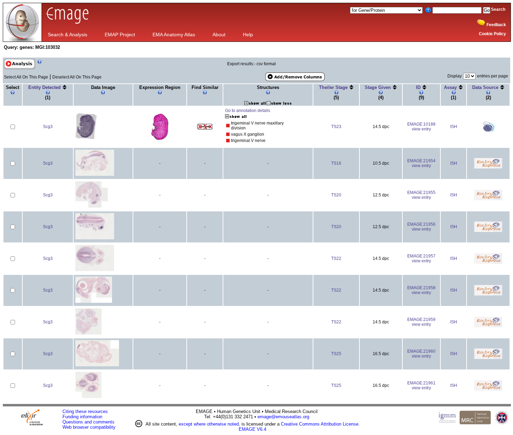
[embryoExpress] (488, 167)
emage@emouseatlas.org (283, 416)
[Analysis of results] (19, 64)
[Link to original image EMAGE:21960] (97, 365)
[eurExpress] (488, 130)
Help (248, 34)
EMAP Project (120, 34)
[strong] (228, 125)
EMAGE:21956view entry (421, 227)
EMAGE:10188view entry (421, 127)
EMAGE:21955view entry (421, 195)
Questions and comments (88, 422)
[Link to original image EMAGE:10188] (86, 138)
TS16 (336, 163)
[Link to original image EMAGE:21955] (91, 206)
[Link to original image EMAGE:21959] (88, 333)
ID (419, 87)
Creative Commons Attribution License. (320, 424)
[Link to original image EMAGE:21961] (88, 397)
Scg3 (48, 126)
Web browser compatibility (89, 427)
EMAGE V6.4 (252, 429)
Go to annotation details (247, 110)
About (219, 34)
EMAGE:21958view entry (421, 290)
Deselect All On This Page (77, 77)
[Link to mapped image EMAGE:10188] (159, 138)
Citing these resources (85, 411)
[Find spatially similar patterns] (205, 128)
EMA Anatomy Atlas (174, 34)
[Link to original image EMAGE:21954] (94, 175)
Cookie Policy (492, 33)
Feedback (496, 24)
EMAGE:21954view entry (421, 163)
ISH (453, 126)
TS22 (336, 258)
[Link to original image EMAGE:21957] (94, 270)
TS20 (336, 195)
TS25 (336, 353)
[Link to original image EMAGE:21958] (93, 301)
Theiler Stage (334, 87)
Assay (451, 87)
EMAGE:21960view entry (421, 354)
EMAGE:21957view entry (421, 258)
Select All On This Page (26, 77)
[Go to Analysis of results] (19, 68)
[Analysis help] (38, 68)
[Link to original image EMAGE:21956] (94, 238)
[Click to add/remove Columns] (294, 77)
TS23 (336, 126)
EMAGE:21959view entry (421, 322)
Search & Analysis (67, 34)
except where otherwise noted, (209, 424)
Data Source (486, 87)
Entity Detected (45, 87)
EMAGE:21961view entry (421, 385)
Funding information (82, 416)
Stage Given (378, 87)
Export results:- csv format (251, 63)
